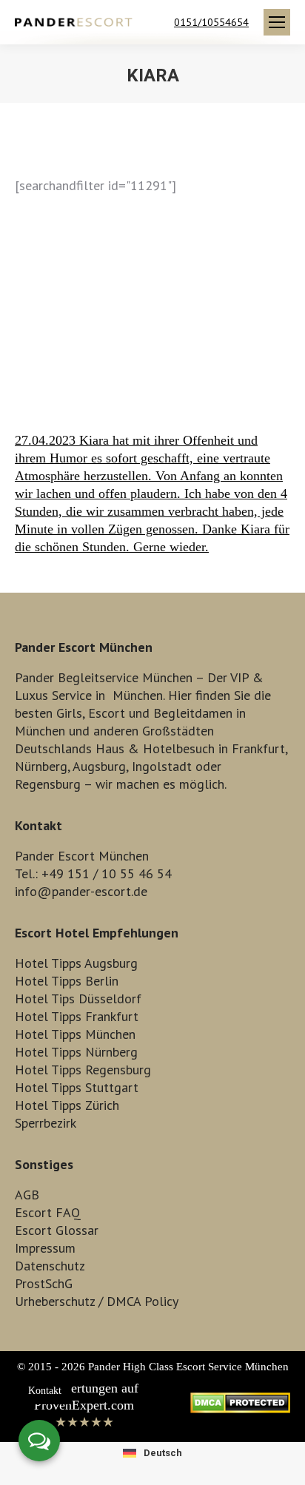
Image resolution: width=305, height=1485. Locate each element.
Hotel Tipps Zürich (67, 1105)
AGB (27, 1194)
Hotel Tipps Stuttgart (76, 1087)
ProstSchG (44, 1283)
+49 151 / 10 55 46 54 (106, 873)
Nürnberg (41, 766)
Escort (106, 712)
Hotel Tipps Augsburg (76, 963)
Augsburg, (100, 766)
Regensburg (48, 783)
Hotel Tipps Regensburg (83, 1069)
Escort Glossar (56, 1230)
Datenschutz (50, 1265)
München (138, 695)
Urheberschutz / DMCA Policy (96, 1301)
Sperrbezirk (45, 1122)
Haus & (117, 748)
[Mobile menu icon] (277, 22)
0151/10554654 (211, 22)
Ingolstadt (162, 766)
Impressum (45, 1247)
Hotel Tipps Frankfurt (76, 1016)
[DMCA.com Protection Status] (240, 1408)
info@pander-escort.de (81, 891)
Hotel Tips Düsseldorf (78, 998)
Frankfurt (258, 748)
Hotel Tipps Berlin (66, 980)
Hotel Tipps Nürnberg (76, 1051)
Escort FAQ (48, 1212)
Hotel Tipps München (75, 1034)
